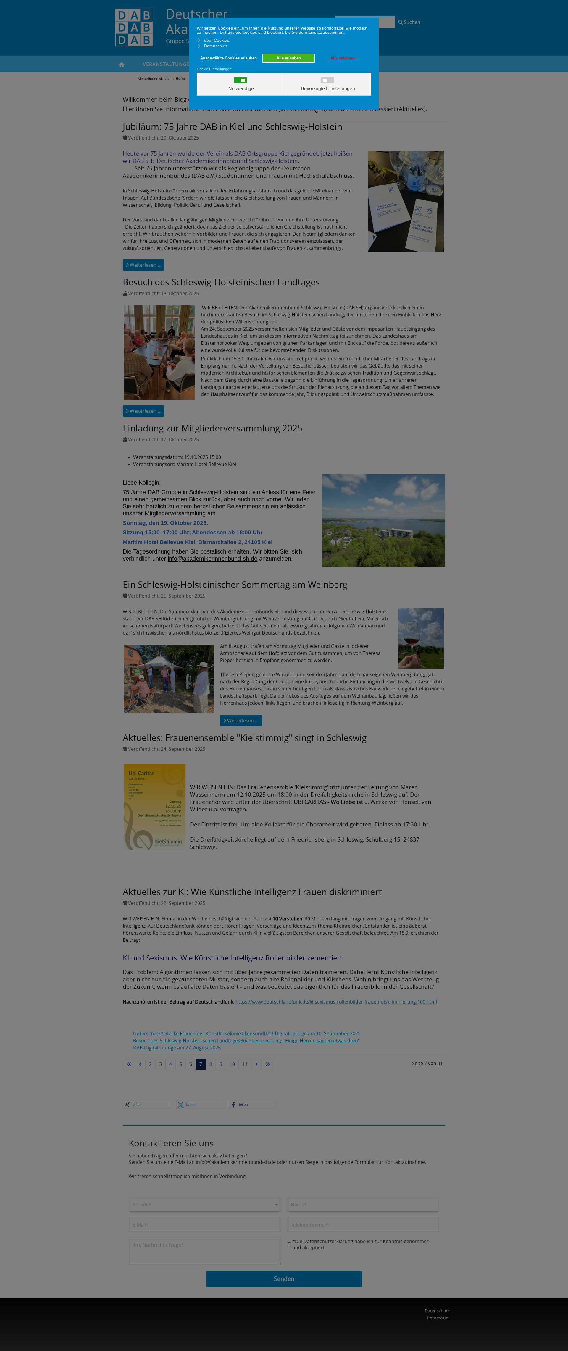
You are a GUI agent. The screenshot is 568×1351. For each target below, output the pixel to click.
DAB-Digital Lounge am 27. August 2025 (177, 1047)
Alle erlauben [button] (289, 58)
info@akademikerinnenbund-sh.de (212, 558)
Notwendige (241, 89)
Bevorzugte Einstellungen (328, 89)
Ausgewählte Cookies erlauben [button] (228, 58)
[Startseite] (127, 64)
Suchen (412, 22)
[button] (146, 1104)
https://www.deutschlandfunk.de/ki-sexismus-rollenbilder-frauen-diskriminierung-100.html (336, 1002)
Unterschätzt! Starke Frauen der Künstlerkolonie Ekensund (198, 1033)
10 (232, 1064)
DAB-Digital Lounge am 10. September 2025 (312, 1033)
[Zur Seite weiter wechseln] (256, 1064)
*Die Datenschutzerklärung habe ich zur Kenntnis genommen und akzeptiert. (361, 1244)
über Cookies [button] (216, 40)
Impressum (438, 1318)
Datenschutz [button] (215, 45)
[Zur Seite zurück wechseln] (140, 1064)
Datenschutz (437, 1310)
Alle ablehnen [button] (343, 58)
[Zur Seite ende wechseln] (268, 1064)
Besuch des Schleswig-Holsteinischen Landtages (186, 1040)
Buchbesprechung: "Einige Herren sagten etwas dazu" (300, 1040)
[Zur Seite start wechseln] (129, 1064)
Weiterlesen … (145, 265)
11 (245, 1064)
